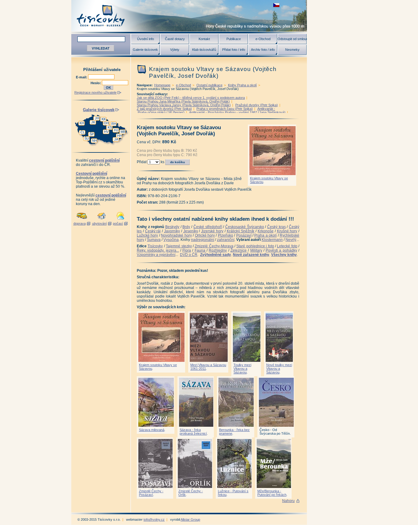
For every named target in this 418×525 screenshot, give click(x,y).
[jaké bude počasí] (120, 220)
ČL (82, 132)
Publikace (233, 39)
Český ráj (153, 231)
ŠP (92, 134)
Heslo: (96, 83)
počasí (118, 223)
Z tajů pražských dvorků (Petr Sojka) (164, 109)
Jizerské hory (212, 231)
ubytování (99, 223)
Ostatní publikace (209, 85)
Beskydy (172, 227)
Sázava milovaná (151, 430)
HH (119, 135)
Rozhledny (218, 250)
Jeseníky (190, 231)
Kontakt (204, 39)
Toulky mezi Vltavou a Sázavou (242, 368)
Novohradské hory (176, 235)
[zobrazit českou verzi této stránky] (276, 5)
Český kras (276, 227)
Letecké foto (287, 246)
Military (256, 250)
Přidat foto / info (233, 49)
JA (116, 139)
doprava (79, 223)
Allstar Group (190, 519)
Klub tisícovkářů (204, 49)
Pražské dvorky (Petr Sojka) (256, 105)
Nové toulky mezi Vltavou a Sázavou (279, 368)
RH (113, 124)
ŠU (86, 138)
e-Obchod (263, 39)
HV (106, 131)
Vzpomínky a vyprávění (156, 255)
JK (93, 122)
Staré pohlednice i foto (255, 246)
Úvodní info (145, 39)
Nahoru (288, 501)
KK (104, 119)
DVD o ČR (188, 255)
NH (94, 140)
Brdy (186, 227)
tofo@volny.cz (154, 519)
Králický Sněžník (241, 231)
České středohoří (207, 227)
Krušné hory (287, 231)
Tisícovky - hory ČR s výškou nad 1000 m (189, 16)
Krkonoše (266, 231)
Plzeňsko (225, 235)
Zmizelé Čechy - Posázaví (151, 493)
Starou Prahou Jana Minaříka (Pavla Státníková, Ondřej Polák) (183, 101)
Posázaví (244, 235)
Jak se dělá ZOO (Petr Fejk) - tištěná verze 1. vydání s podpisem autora (191, 97)
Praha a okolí (265, 235)
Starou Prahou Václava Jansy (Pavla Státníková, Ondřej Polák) (184, 105)
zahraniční (225, 240)
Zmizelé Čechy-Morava (214, 246)
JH (97, 118)
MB (123, 131)
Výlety (174, 49)
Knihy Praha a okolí (242, 85)
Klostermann (272, 240)
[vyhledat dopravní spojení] (82, 220)
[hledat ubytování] (101, 220)
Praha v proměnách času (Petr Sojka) (224, 109)
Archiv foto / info (263, 49)
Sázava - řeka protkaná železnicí (193, 431)
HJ (116, 130)
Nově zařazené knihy (251, 255)
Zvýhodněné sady (215, 255)
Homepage (162, 85)
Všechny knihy (284, 255)
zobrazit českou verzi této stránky (276, 5)
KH (82, 123)
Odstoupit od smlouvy (292, 39)
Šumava (154, 240)
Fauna (200, 250)
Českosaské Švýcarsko (244, 227)
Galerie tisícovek (145, 49)
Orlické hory (205, 235)
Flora (186, 250)
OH (106, 123)
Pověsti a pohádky (281, 250)
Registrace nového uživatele (95, 92)
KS (110, 127)
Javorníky (172, 231)
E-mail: (82, 77)
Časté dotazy (175, 39)
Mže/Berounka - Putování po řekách (271, 493)
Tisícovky (155, 246)
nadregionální (202, 240)
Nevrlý (291, 240)
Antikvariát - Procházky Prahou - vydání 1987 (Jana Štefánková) (237, 112)
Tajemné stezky (179, 246)
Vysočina (171, 240)
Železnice (238, 250)
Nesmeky (292, 49)
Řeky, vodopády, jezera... (158, 250)
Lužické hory (147, 235)
